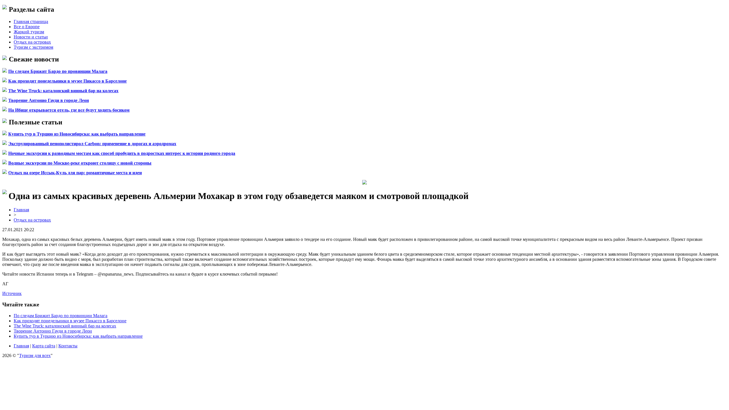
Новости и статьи (31, 36)
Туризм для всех (35, 355)
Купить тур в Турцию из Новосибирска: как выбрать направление (77, 134)
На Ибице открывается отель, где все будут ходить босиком (69, 110)
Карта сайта (43, 345)
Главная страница (31, 21)
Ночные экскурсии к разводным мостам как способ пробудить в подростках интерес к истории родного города (121, 153)
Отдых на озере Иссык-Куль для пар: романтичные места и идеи (75, 172)
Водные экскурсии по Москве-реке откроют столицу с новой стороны (79, 163)
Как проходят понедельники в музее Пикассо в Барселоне (67, 81)
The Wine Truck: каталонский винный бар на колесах (63, 90)
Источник (12, 293)
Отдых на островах (32, 42)
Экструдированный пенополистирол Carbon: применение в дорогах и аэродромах (92, 143)
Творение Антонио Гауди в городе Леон (48, 100)
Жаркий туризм (29, 31)
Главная (21, 209)
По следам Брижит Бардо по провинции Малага (57, 71)
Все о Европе (27, 26)
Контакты (67, 345)
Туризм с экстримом (33, 47)
